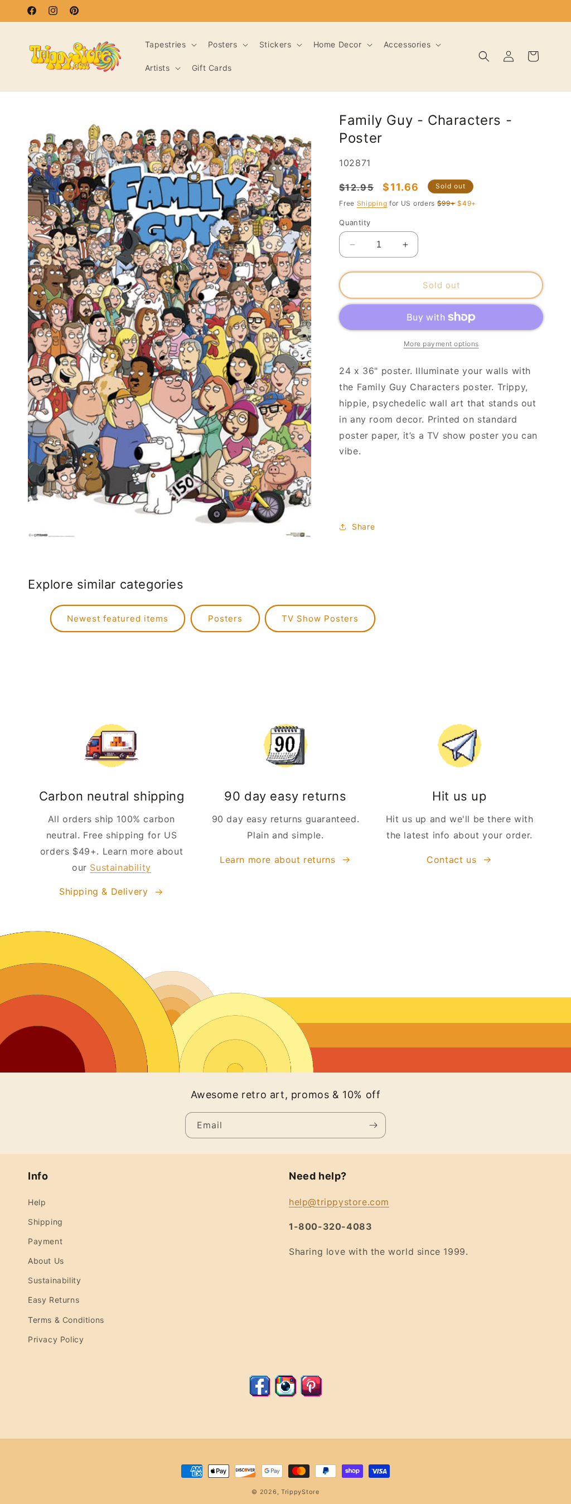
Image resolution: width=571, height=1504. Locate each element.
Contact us (451, 859)
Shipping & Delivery (103, 891)
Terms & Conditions (66, 1320)
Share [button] (363, 526)
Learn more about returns (277, 859)
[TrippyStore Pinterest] (311, 1393)
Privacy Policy (56, 1339)
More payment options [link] (441, 343)
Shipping (372, 203)
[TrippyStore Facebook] (260, 1393)
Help (37, 1202)
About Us (46, 1260)
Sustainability (120, 867)
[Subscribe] (373, 1125)
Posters (225, 618)
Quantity (354, 222)
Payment (45, 1241)
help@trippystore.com (339, 1201)
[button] (169, 44)
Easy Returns (53, 1299)
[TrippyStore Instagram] (285, 1393)
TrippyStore (300, 1492)
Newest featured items (117, 618)
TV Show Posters (320, 618)
